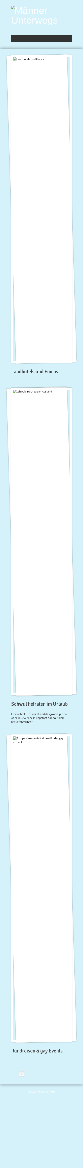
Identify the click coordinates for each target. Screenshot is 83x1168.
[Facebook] (70, 28)
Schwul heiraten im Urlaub (39, 704)
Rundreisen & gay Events (37, 1051)
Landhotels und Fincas (34, 372)
